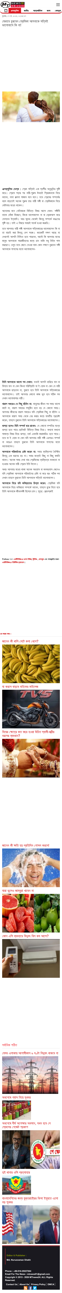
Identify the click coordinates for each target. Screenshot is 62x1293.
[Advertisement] (31, 59)
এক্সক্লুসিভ (15, 10)
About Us (24, 1284)
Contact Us (11, 1284)
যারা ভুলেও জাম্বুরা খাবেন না (18, 890)
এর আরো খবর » (5, 633)
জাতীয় (26, 10)
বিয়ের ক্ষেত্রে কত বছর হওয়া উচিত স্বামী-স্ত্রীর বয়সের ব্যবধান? (28, 733)
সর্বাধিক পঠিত (9, 1044)
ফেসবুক (41, 559)
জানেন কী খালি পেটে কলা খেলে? (20, 640)
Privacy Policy (38, 1284)
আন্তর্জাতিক (37, 10)
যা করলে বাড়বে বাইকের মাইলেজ (20, 686)
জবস (48, 10)
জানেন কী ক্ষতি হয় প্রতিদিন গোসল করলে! (25, 845)
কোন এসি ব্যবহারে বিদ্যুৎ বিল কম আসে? (25, 935)
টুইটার (35, 559)
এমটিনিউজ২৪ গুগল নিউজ (23, 559)
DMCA (51, 1284)
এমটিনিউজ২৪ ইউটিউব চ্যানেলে (13, 562)
